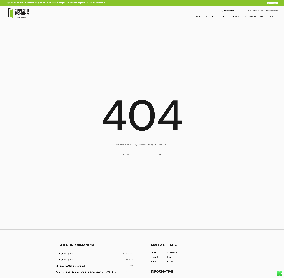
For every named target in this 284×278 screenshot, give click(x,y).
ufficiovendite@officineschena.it (265, 11)
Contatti (273, 17)
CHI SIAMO (209, 17)
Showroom (250, 17)
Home (197, 17)
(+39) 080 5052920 (226, 11)
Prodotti (223, 17)
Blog (262, 17)
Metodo (236, 17)
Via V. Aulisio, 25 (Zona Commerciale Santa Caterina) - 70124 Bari (85, 272)
